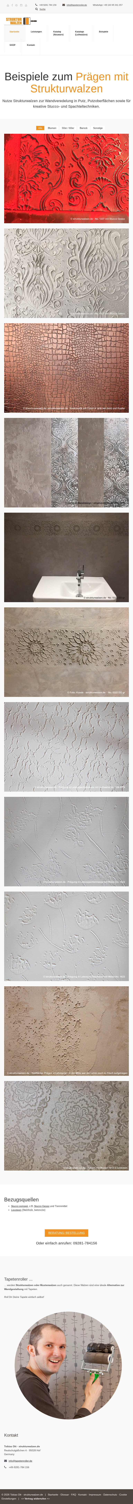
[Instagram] (21, 5)
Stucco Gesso (41, 1206)
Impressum (95, 1494)
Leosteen (16, 1209)
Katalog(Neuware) (58, 33)
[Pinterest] (16, 5)
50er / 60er (68, 128)
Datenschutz (110, 1494)
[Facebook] (12, 5)
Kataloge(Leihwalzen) (81, 33)
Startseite (14, 31)
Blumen (52, 128)
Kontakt (31, 45)
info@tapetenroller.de (77, 5)
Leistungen (36, 31)
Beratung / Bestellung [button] (66, 1232)
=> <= (35, 1498)
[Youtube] (8, 5)
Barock (83, 128)
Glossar (64, 1494)
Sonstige (98, 128)
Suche (42, 9)
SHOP (12, 45)
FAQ (73, 1494)
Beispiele (103, 31)
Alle (40, 128)
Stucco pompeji (19, 1206)
